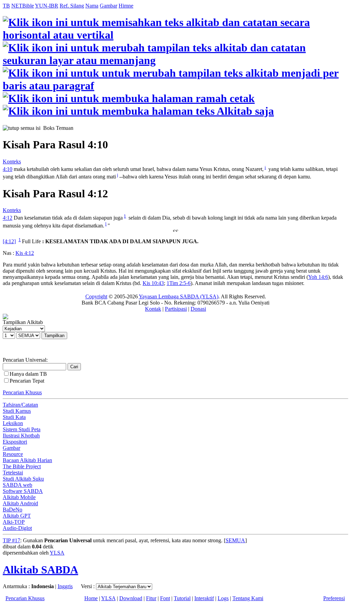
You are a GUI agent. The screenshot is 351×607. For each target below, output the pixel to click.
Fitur (151, 598)
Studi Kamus (17, 411)
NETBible (22, 6)
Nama (91, 6)
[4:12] (9, 241)
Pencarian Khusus (22, 392)
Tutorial (182, 598)
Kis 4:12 (24, 253)
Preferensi (334, 598)
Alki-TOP (14, 522)
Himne (126, 6)
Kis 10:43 (153, 283)
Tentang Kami (247, 598)
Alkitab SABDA (40, 569)
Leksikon (13, 423)
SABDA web (17, 485)
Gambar (108, 6)
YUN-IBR (46, 6)
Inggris (65, 586)
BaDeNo (12, 509)
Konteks (12, 161)
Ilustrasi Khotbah (21, 435)
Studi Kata (14, 417)
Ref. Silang (72, 6)
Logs (223, 598)
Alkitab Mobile (19, 497)
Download (130, 598)
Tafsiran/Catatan (20, 405)
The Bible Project (22, 466)
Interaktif (204, 598)
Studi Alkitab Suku (23, 479)
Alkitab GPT (17, 516)
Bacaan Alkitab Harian (27, 460)
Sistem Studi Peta (21, 429)
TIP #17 (11, 540)
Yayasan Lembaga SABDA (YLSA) (178, 296)
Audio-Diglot (17, 528)
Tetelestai (13, 472)
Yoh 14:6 (318, 277)
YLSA (57, 553)
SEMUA (235, 540)
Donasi (198, 309)
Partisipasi (176, 309)
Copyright (96, 296)
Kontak (153, 309)
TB (6, 6)
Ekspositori (15, 442)
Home (91, 598)
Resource (13, 454)
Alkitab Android (20, 503)
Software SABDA (23, 491)
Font (165, 598)
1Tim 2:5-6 (179, 283)
